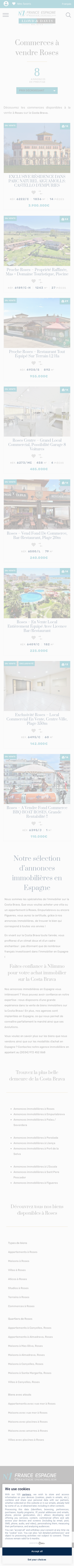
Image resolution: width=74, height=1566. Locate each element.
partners (26, 1494)
